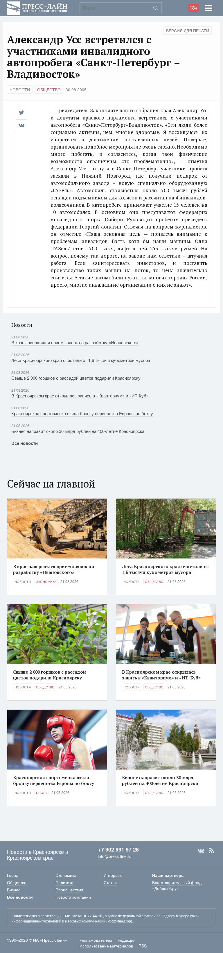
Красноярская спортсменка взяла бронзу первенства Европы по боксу (82, 413)
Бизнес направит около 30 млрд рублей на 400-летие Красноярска (77, 431)
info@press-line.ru (115, 856)
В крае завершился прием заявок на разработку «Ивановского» (75, 342)
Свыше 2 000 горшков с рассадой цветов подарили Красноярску (76, 378)
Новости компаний (73, 897)
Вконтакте (201, 850)
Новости (20, 89)
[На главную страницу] (37, 7)
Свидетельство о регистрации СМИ (41, 915)
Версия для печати (187, 30)
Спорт (41, 792)
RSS (211, 850)
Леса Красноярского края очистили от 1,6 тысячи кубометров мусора (80, 360)
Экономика (46, 581)
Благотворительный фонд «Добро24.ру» (177, 885)
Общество (49, 89)
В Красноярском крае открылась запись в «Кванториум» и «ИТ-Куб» (80, 395)
